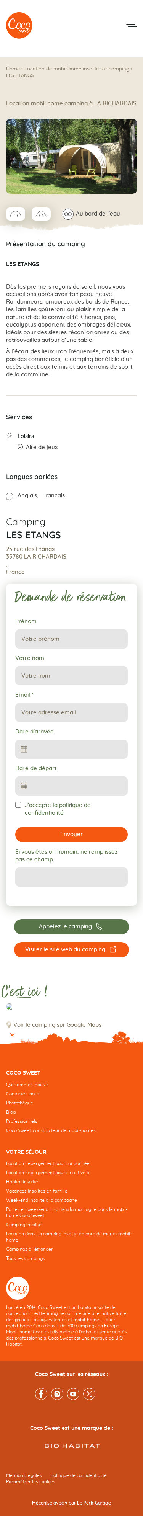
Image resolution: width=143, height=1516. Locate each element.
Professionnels (21, 1121)
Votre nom (29, 658)
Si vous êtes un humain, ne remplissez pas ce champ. (66, 856)
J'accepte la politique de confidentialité (58, 809)
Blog (11, 1111)
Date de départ (36, 768)
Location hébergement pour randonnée (48, 1163)
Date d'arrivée (34, 732)
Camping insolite (24, 1224)
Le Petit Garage (94, 1503)
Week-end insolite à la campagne (41, 1200)
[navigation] (71, 1107)
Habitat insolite (22, 1181)
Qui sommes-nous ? (27, 1084)
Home (13, 69)
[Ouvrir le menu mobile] (131, 25)
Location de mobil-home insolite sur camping (76, 69)
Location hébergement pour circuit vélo (47, 1172)
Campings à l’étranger (29, 1249)
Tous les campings (25, 1258)
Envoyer (71, 834)
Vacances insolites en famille (36, 1191)
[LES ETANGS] (19, 25)
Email (24, 695)
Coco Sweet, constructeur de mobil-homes (51, 1130)
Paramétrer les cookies (30, 1481)
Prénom (26, 621)
